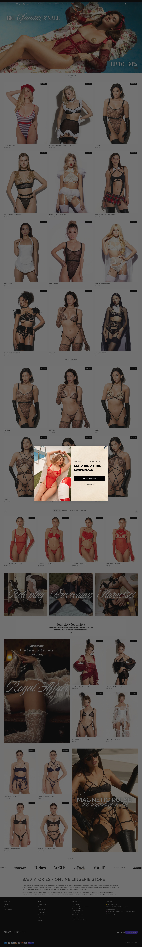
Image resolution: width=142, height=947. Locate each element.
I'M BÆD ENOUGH (89, 478)
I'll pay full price (89, 484)
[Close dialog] (105, 447)
